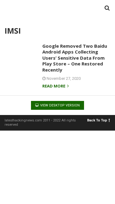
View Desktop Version (59, 105)
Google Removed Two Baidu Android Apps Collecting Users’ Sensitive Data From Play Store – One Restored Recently (74, 58)
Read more (54, 86)
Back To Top (97, 120)
